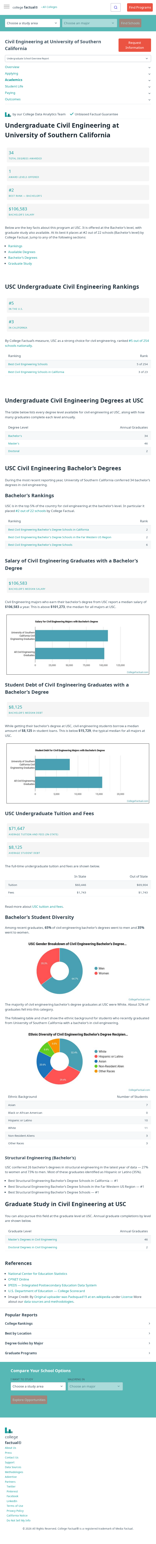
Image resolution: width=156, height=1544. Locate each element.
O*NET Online (18, 1279)
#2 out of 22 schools (31, 511)
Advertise (11, 1477)
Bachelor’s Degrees (22, 257)
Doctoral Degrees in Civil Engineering (32, 1247)
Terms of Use (15, 1506)
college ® (25, 7)
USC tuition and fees (47, 906)
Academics (13, 80)
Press (8, 1452)
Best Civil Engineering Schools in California (36, 372)
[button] (135, 45)
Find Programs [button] (140, 7)
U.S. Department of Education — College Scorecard (46, 1291)
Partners (10, 1481)
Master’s (13, 443)
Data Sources (13, 1467)
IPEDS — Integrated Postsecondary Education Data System (52, 1285)
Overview (12, 67)
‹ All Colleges (49, 7)
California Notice (17, 1515)
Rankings (15, 246)
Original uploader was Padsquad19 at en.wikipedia (72, 1297)
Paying (10, 92)
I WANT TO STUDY (22, 1379)
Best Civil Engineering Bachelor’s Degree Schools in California (48, 529)
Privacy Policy (15, 1511)
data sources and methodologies (48, 1301)
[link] (78, 66)
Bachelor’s (15, 436)
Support (9, 1462)
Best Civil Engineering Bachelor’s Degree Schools (40, 545)
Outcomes (13, 99)
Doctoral (13, 451)
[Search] (116, 7)
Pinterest (12, 1491)
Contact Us (11, 1457)
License (127, 1297)
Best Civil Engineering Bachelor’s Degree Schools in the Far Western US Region (59, 537)
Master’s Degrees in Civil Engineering (32, 1239)
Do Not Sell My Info (18, 1520)
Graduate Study (20, 263)
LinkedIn (12, 1501)
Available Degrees (21, 252)
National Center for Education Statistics (37, 1273)
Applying (11, 73)
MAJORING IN (76, 1379)
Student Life (14, 86)
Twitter (11, 1486)
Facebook (12, 1496)
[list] (78, 66)
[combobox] (116, 7)
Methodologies (14, 1472)
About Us (10, 1448)
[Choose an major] (89, 23)
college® (13, 1439)
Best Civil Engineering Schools (28, 364)
